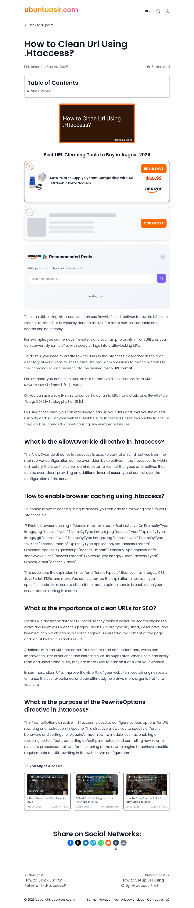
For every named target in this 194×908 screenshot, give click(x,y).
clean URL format (117, 368)
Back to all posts (41, 25)
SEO (50, 418)
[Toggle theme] (163, 257)
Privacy (104, 899)
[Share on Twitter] (78, 843)
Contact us (155, 899)
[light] (167, 11)
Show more (40, 91)
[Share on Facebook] (70, 843)
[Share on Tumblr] (116, 843)
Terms (91, 899)
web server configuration (107, 752)
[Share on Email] (123, 843)
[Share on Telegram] (93, 843)
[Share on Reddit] (108, 843)
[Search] (158, 11)
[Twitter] (167, 899)
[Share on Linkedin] (86, 843)
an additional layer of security (99, 472)
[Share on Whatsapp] (101, 843)
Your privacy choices (128, 899)
